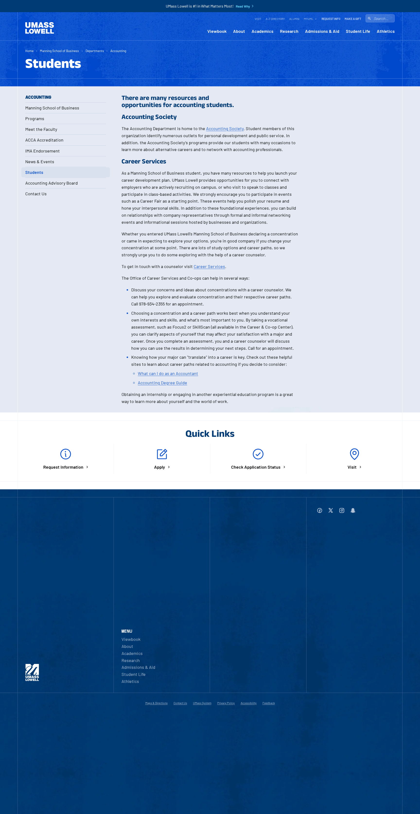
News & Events (39, 161)
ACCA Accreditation (44, 140)
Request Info (331, 18)
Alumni (294, 18)
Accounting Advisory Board (51, 183)
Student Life (358, 31)
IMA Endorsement (42, 150)
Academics (262, 31)
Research (289, 31)
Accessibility (249, 703)
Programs (34, 118)
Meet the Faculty (41, 129)
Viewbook (217, 31)
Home (29, 51)
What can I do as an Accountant (168, 373)
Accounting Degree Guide (162, 382)
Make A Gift (353, 18)
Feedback (268, 703)
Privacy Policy (226, 703)
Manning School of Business (59, 51)
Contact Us (36, 193)
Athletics (386, 31)
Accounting (118, 51)
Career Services (209, 266)
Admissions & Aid (322, 31)
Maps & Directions (156, 703)
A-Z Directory (275, 18)
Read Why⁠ (243, 6)
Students (34, 172)
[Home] (39, 28)
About (239, 31)
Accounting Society (225, 128)
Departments (95, 51)
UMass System (202, 703)
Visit (258, 18)
